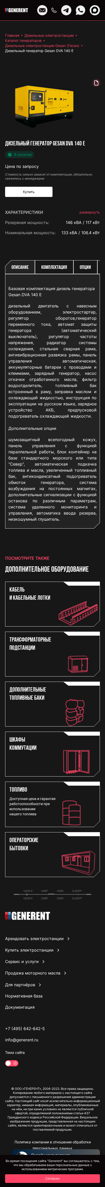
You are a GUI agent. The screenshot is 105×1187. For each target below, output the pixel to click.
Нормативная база (24, 995)
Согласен (52, 1178)
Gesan (94, 242)
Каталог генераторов (23, 40)
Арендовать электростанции (34, 938)
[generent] (16, 10)
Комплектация (54, 267)
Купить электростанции (29, 950)
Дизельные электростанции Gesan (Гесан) (42, 45)
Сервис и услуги (22, 961)
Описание (20, 267)
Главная (12, 35)
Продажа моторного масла (32, 973)
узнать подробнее (82, 524)
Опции (85, 267)
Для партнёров (20, 984)
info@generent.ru (21, 1039)
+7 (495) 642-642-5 (25, 1028)
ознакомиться (85, 546)
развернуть (90, 212)
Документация (20, 1007)
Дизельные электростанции (49, 35)
